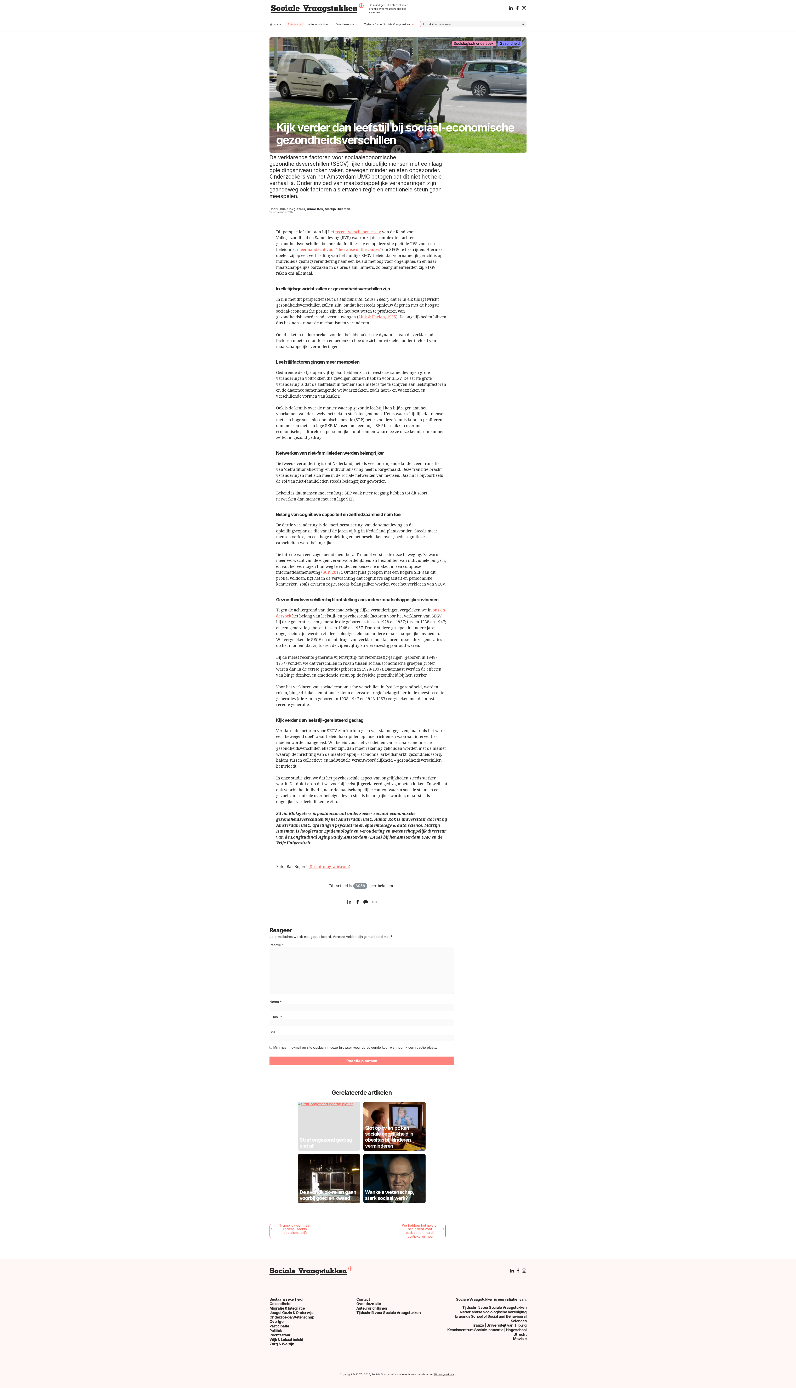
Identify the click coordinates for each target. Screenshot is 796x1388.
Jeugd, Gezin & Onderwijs (291, 1312)
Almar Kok (315, 209)
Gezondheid (510, 43)
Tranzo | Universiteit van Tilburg (499, 1325)
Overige (276, 1321)
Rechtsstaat (279, 1335)
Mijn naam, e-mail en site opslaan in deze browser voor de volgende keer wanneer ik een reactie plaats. (355, 1047)
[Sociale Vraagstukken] (317, 11)
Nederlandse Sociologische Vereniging (493, 1312)
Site (272, 1032)
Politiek (275, 1330)
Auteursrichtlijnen (318, 24)
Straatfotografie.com (329, 866)
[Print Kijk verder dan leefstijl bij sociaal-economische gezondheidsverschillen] (366, 902)
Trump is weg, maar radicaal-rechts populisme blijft (295, 1229)
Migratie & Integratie (287, 1308)
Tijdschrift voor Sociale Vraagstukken (387, 24)
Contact (363, 1299)
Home (277, 24)
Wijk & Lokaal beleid (286, 1339)
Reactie (276, 945)
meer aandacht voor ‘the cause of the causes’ (339, 249)
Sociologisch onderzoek (474, 43)
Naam (275, 1002)
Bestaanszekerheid (286, 1299)
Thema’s (293, 24)
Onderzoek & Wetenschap (291, 1317)
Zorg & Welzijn (281, 1344)
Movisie (520, 1339)
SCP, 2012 (332, 572)
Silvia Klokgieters (291, 209)
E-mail (275, 1017)
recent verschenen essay (358, 232)
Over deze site (345, 24)
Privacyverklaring (445, 1374)
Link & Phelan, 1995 (377, 317)
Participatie (279, 1326)
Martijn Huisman (337, 209)
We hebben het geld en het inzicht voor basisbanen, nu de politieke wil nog (420, 1230)
